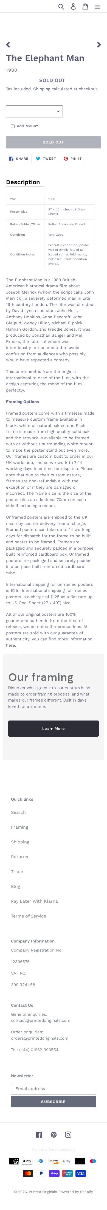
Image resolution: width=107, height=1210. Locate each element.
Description (23, 182)
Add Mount (27, 126)
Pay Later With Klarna (34, 901)
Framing (19, 827)
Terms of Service (28, 916)
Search (18, 812)
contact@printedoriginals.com (40, 1020)
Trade (17, 871)
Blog (15, 886)
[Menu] (97, 6)
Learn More (53, 728)
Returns (19, 856)
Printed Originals (43, 1192)
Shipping (41, 88)
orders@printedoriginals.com (39, 1038)
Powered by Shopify (75, 1192)
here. (11, 645)
